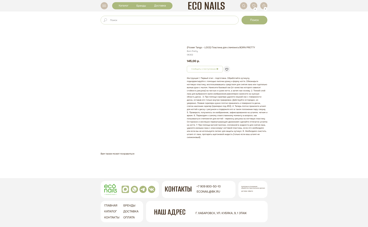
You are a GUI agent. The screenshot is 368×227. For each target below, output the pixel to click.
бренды (129, 205)
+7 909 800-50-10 (208, 186)
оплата (129, 217)
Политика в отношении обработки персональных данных (253, 187)
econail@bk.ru (208, 191)
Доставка (160, 5)
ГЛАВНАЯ (110, 205)
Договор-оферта (247, 191)
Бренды (141, 5)
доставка (130, 211)
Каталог (124, 5)
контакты (111, 217)
